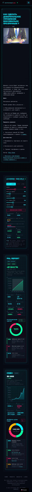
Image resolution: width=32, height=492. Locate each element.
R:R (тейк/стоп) (10, 200)
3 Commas (24, 134)
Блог (13, 26)
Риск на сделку (10, 191)
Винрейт (8, 196)
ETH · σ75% (20, 184)
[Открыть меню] (28, 2)
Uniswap (20, 466)
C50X (6, 476)
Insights (19, 476)
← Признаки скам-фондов (11, 156)
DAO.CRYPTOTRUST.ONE (16, 452)
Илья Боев (11, 152)
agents (12, 476)
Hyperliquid (14, 460)
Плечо (8, 187)
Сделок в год (10, 204)
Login (25, 476)
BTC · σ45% (11, 184)
